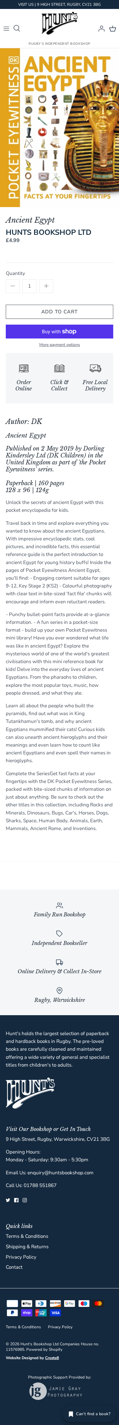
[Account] (100, 28)
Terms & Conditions (27, 1236)
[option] (59, 127)
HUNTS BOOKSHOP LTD (49, 232)
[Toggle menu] (6, 28)
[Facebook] (16, 1200)
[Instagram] (25, 1200)
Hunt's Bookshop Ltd (40, 1344)
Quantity (15, 273)
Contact (14, 1267)
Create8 (52, 1358)
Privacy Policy (21, 1257)
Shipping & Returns (27, 1246)
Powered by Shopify (44, 1349)
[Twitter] (8, 1200)
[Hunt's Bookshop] (60, 23)
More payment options (59, 345)
